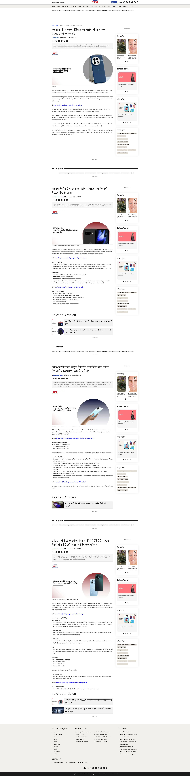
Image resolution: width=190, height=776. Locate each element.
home (53, 25)
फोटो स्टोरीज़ (121, 99)
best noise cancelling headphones (67, 10)
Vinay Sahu (56, 37)
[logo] (95, 2)
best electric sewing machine (123, 144)
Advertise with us (58, 762)
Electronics (65, 6)
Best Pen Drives (80, 739)
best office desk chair (126, 732)
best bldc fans (80, 10)
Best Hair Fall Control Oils (103, 737)
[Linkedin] (135, 2)
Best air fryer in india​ (125, 737)
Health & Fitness (95, 6)
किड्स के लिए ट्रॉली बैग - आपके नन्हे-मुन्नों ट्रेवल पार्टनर (126, 115)
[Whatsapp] (137, 2)
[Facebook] (127, 2)
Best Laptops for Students (122, 139)
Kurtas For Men (80, 734)
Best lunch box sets (101, 742)
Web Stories (126, 6)
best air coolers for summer (123, 141)
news (57, 25)
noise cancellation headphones (128, 734)
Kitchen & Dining (106, 6)
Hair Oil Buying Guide (122, 136)
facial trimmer (133, 133)
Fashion (73, 6)
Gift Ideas (56, 737)
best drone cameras (90, 10)
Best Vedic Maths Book (102, 732)
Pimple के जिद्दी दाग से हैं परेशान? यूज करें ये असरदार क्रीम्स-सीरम (132, 57)
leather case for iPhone (126, 747)
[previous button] (130, 10)
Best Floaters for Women (122, 150)
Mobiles (56, 754)
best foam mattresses (114, 10)
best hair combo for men (122, 147)
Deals (55, 739)
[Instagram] (129, 2)
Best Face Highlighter (82, 737)
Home (53, 6)
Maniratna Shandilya (58, 197)
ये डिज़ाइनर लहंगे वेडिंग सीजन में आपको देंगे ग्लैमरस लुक (126, 85)
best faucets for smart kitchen (128, 749)
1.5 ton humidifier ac (132, 150)
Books (55, 742)
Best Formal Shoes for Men (127, 739)
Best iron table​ (124, 744)
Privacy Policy (84, 762)
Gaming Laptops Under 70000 (123, 133)
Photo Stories (117, 6)
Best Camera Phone (102, 739)
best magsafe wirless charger (84, 732)
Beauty (79, 6)
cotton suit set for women (122, 152)
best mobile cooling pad (127, 10)
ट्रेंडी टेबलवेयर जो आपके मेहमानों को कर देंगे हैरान (121, 57)
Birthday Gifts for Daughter (127, 754)
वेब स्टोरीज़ (120, 36)
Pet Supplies (57, 732)
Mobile (58, 6)
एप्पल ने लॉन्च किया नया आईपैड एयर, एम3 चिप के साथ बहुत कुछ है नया (67, 105)
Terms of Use (72, 762)
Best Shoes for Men (101, 734)
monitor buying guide (102, 10)
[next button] (133, 10)
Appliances (86, 6)
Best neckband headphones (128, 742)
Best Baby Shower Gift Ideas (128, 751)
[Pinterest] (132, 2)
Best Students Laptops (82, 742)
